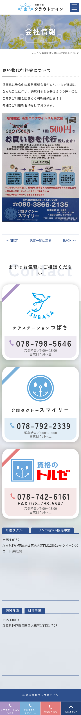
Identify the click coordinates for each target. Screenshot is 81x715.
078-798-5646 (44, 343)
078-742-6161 (44, 496)
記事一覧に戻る (40, 241)
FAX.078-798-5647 (40, 503)
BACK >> (69, 241)
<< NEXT (11, 241)
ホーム (35, 53)
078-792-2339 (44, 425)
